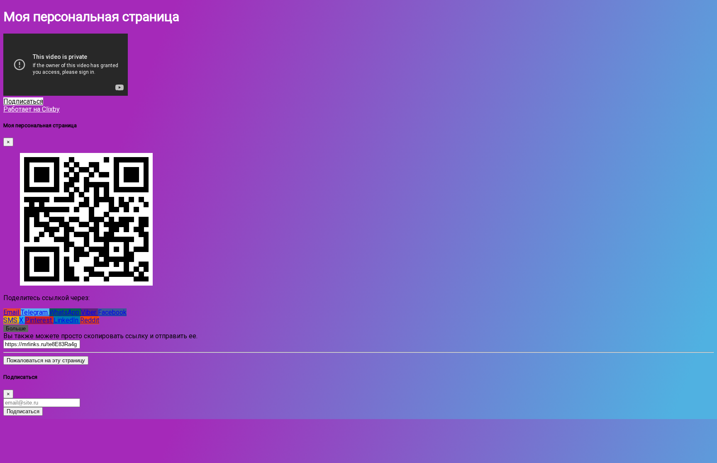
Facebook (112, 312)
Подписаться (23, 411)
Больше (16, 328)
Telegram (35, 312)
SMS (11, 320)
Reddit (89, 320)
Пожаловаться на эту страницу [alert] (46, 360)
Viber (89, 312)
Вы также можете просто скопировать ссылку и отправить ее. (100, 336)
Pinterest (39, 320)
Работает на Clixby (31, 109)
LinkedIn (67, 320)
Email (12, 312)
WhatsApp (65, 312)
